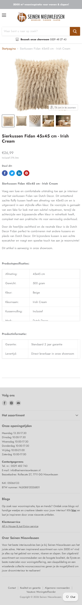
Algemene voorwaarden (57, 588)
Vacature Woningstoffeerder (41, 592)
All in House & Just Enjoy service (20, 526)
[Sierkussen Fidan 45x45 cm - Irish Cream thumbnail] (8, 121)
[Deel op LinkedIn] (19, 173)
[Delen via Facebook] (5, 173)
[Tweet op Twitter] (12, 173)
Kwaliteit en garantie (30, 588)
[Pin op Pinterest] (26, 173)
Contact (12, 588)
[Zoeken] (75, 31)
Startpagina (9, 48)
